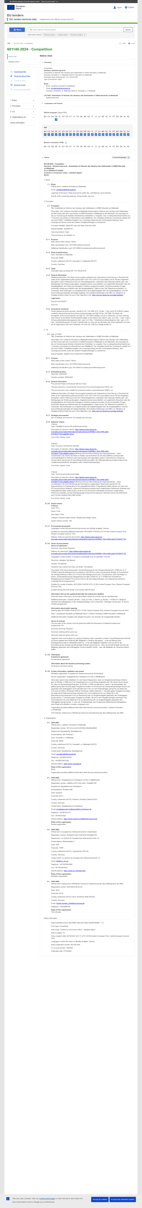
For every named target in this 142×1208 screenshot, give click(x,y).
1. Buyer (13, 100)
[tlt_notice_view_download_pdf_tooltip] (45, 134)
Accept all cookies (100, 1199)
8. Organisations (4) (18, 117)
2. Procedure (15, 106)
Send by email (19, 85)
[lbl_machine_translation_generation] (66, 143)
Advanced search (49, 35)
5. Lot (12, 112)
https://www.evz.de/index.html (74, 871)
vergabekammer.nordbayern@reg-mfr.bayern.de (73, 809)
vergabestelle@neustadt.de (60, 88)
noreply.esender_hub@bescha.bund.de (70, 903)
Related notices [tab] (14, 62)
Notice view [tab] (13, 56)
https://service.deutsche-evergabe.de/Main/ (107, 295)
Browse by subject (77, 35)
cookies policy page (47, 1198)
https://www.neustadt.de (72, 764)
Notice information (17, 123)
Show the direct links (22, 76)
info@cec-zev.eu (62, 861)
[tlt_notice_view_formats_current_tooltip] (128, 157)
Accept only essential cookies (122, 1199)
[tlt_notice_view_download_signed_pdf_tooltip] (56, 119)
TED (8, 43)
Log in (119, 7)
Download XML (20, 72)
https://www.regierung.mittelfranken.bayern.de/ (80, 819)
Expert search (62, 35)
